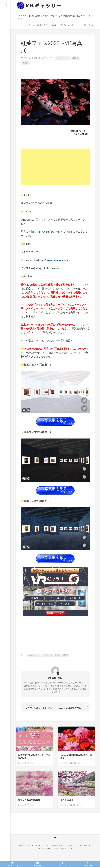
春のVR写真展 (66, 800)
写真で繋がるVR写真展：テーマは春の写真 (34, 756)
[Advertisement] (55, 167)
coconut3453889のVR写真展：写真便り (76, 756)
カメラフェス (63, 58)
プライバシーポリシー (69, 25)
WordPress (54, 848)
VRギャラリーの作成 (46, 25)
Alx (70, 848)
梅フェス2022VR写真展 (29, 800)
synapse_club (33, 655)
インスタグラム (46, 231)
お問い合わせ (88, 25)
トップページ (28, 25)
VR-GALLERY (47, 58)
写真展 (25, 63)
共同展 (75, 58)
